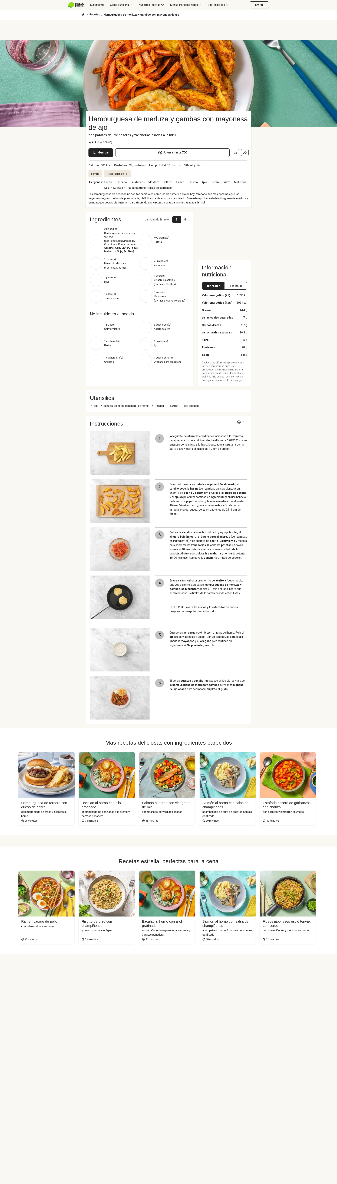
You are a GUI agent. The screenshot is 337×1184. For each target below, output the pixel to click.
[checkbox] (89, 142)
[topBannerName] (168, 30)
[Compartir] (245, 152)
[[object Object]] (235, 152)
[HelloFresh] (76, 5)
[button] (139, 219)
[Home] (83, 14)
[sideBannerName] (224, 234)
